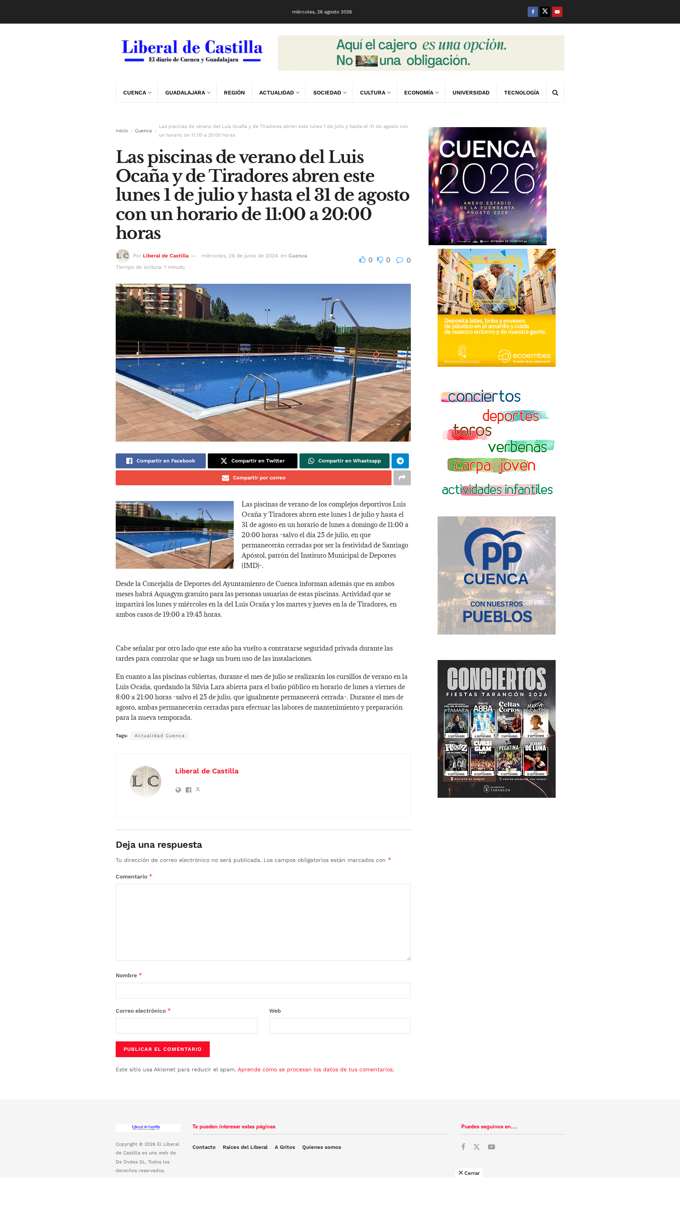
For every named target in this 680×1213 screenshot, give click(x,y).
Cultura (372, 92)
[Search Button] (555, 92)
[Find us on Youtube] (557, 12)
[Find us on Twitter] (545, 12)
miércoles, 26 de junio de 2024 (239, 256)
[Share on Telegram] (400, 460)
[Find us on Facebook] (533, 12)
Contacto (204, 1147)
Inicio (122, 130)
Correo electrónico (143, 1010)
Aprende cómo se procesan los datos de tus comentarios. (316, 1069)
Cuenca (134, 92)
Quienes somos (321, 1147)
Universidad (471, 92)
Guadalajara (185, 92)
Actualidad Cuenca (160, 735)
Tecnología (521, 92)
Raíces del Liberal (245, 1147)
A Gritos (285, 1147)
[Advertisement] (340, 1195)
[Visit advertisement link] (421, 53)
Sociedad (327, 92)
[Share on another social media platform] (402, 477)
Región (234, 92)
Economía (418, 92)
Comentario (134, 876)
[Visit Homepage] (191, 53)
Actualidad (276, 92)
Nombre (129, 975)
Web (275, 1011)
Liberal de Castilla (165, 256)
